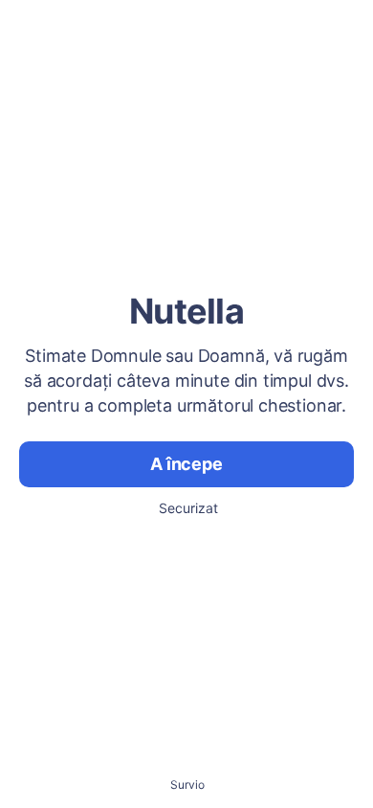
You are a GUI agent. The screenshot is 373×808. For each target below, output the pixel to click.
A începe (186, 464)
